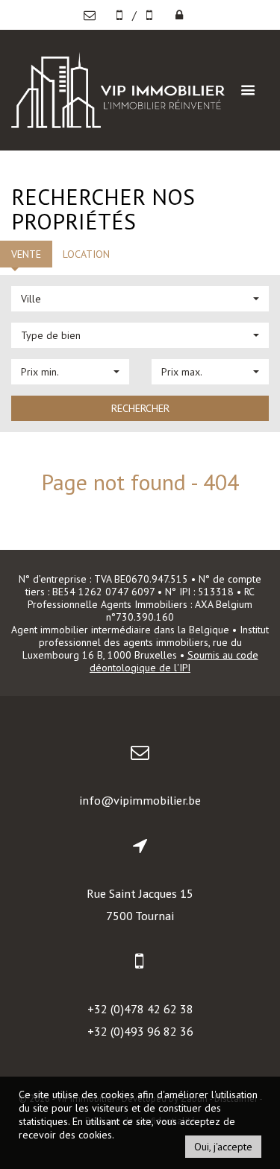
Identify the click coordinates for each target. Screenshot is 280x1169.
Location (86, 254)
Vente (26, 254)
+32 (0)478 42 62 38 (140, 1008)
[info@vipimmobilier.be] (93, 15)
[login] (179, 15)
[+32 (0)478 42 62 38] (121, 15)
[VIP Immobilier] (118, 88)
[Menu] (248, 90)
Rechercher (140, 408)
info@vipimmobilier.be (140, 800)
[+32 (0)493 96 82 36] (151, 15)
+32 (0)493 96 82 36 (140, 1031)
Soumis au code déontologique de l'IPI (174, 661)
